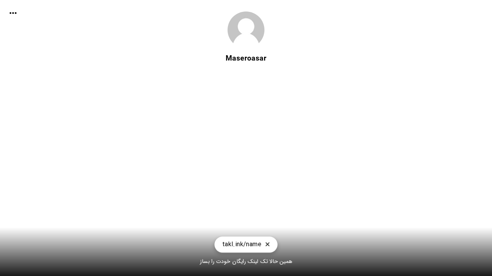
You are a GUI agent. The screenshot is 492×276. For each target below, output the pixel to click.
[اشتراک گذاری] (13, 13)
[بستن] (267, 245)
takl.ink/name (241, 244)
